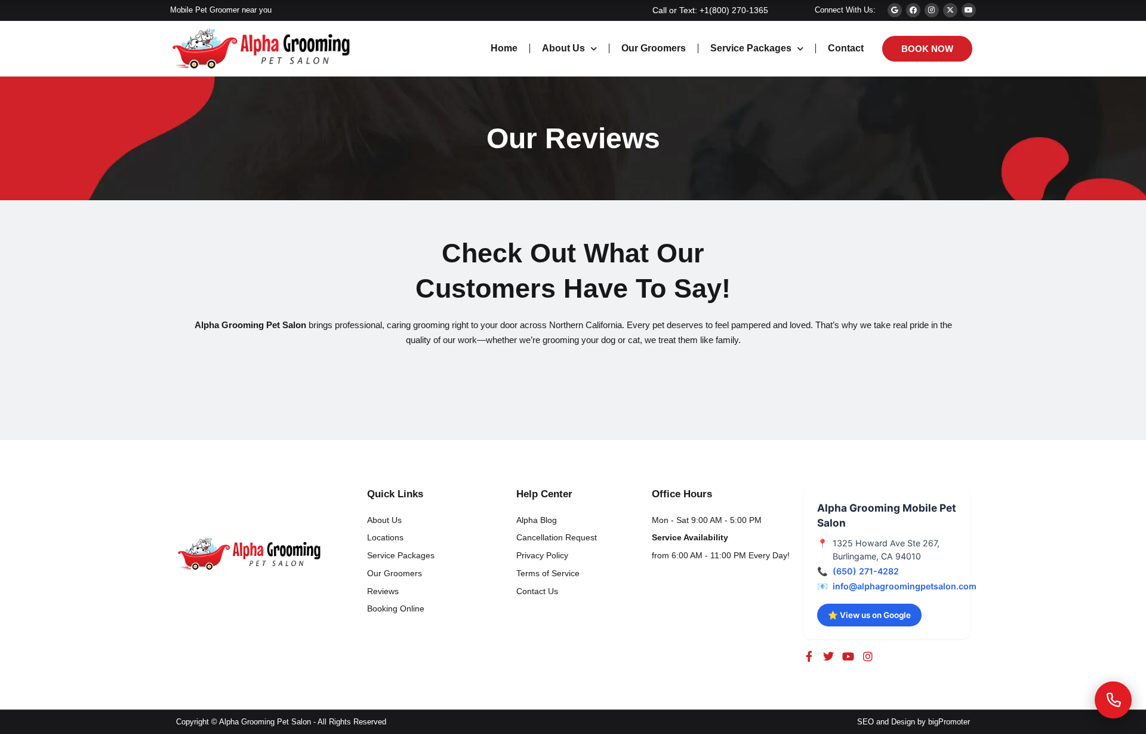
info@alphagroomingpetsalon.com (904, 586)
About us (563, 48)
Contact (846, 48)
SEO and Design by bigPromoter (913, 721)
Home (504, 48)
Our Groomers (653, 48)
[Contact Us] (1113, 699)
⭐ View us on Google (869, 615)
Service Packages (750, 48)
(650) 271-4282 (866, 571)
